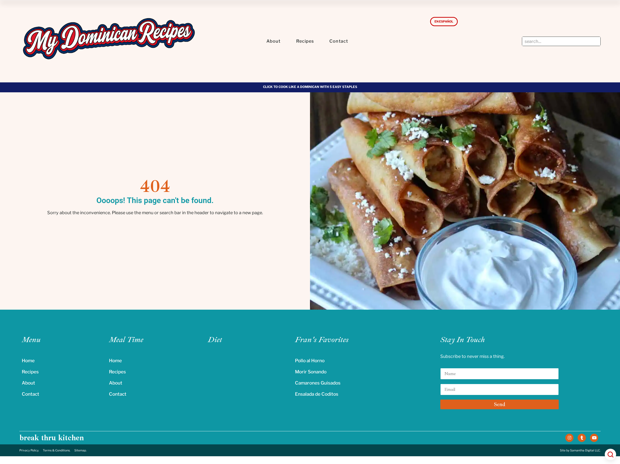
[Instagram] (569, 438)
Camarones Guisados (318, 383)
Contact (338, 41)
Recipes (305, 41)
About (273, 41)
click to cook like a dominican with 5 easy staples (310, 87)
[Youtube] (594, 438)
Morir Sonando (310, 372)
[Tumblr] (582, 438)
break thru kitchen (51, 438)
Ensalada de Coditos (316, 394)
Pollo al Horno (310, 360)
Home (28, 360)
